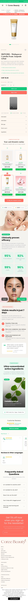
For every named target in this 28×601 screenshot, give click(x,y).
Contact (3, 582)
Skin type (3, 550)
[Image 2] (11, 44)
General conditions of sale (7, 568)
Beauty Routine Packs (6, 555)
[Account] (22, 5)
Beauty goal (4, 552)
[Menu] (2, 5)
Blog (2, 564)
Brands (2, 554)
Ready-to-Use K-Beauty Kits (7, 557)
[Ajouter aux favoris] (25, 49)
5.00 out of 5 (18, 423)
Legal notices (4, 569)
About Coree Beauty (5, 571)
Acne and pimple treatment (8, 11)
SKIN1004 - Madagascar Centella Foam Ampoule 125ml (20, 11)
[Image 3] (13, 44)
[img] (9, 438)
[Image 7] (18, 44)
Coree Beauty (14, 5)
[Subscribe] (23, 532)
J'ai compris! (14, 598)
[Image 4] (14, 44)
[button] (25, 5)
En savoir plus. (18, 596)
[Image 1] (10, 44)
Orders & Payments (5, 580)
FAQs (2, 577)
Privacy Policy (4, 566)
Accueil (2, 10)
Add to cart (14, 88)
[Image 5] (15, 44)
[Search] (6, 5)
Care (2, 549)
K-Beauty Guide (4, 559)
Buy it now (14, 92)
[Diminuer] (8, 85)
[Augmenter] (13, 85)
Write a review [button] (14, 428)
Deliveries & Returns (5, 578)
